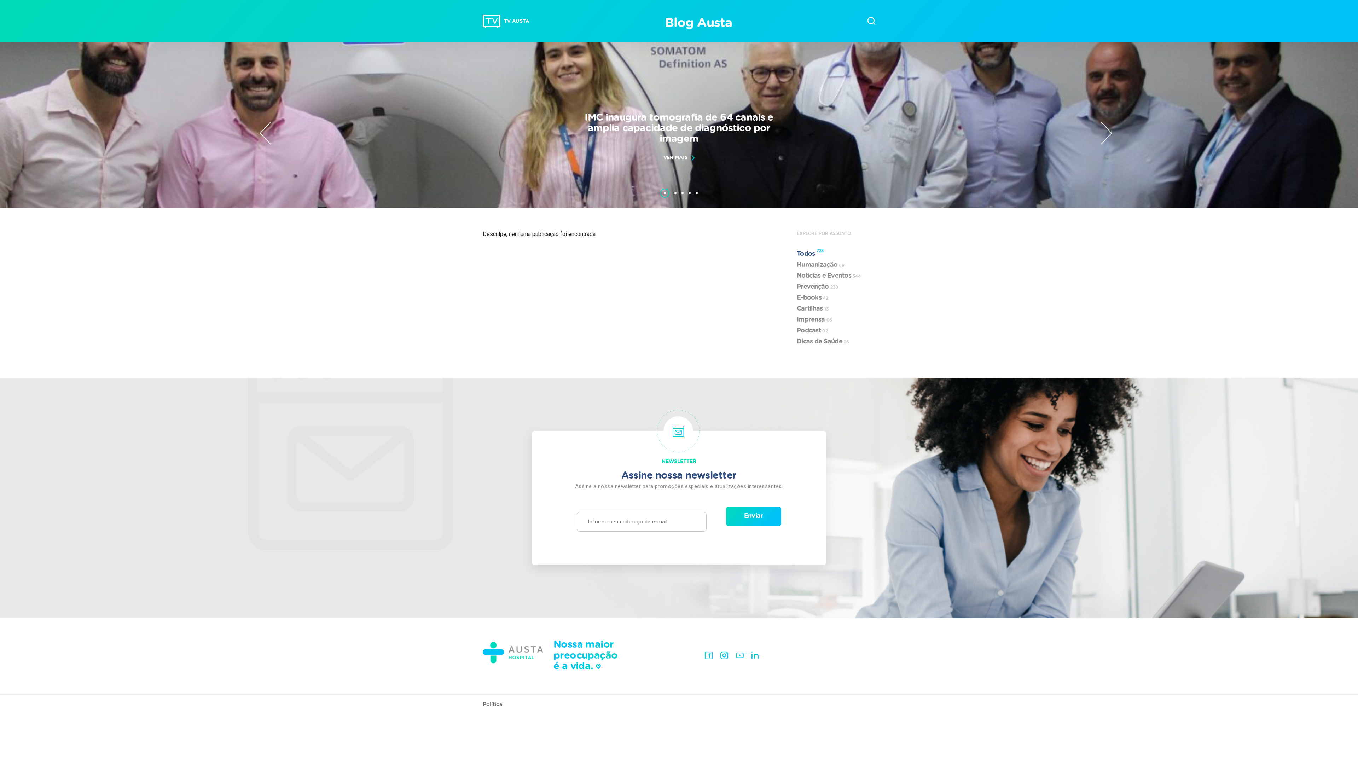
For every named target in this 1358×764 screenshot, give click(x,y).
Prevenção (817, 287)
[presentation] (265, 133)
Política (493, 704)
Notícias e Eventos (829, 276)
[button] (665, 189)
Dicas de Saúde (823, 341)
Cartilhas (813, 309)
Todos (810, 253)
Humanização (821, 265)
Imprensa (814, 320)
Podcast (812, 331)
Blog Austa (698, 23)
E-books (812, 298)
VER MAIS (675, 157)
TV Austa (516, 21)
